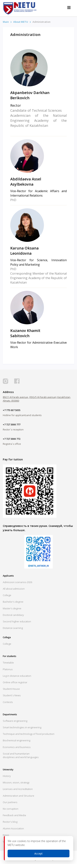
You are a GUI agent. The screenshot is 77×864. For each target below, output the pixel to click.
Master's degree (12, 608)
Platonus (8, 669)
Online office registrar (15, 682)
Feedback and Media (14, 815)
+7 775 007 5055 (11, 410)
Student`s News (12, 695)
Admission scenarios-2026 (17, 582)
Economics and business (17, 747)
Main (6, 21)
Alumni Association (13, 828)
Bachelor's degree (13, 601)
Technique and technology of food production (28, 734)
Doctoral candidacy (13, 615)
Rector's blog (10, 821)
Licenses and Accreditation (18, 789)
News (6, 835)
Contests (8, 702)
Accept (38, 853)
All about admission (14, 588)
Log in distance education (17, 675)
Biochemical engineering (16, 740)
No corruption (10, 808)
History (7, 776)
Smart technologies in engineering (22, 727)
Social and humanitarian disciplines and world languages (21, 755)
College (7, 595)
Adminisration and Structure (18, 795)
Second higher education (17, 621)
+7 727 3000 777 (11, 424)
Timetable (8, 662)
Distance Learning (13, 628)
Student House (11, 688)
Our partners (10, 802)
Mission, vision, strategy (16, 782)
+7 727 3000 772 (11, 438)
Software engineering (15, 721)
